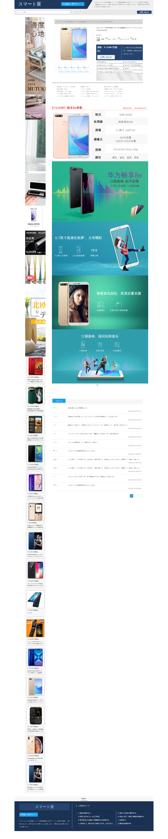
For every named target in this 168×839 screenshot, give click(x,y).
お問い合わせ (144, 12)
